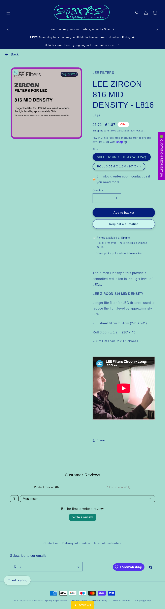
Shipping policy (142, 600)
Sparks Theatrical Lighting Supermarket (45, 600)
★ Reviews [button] (82, 605)
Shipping (98, 130)
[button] (8, 12)
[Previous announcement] (7, 29)
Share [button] (101, 440)
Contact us (50, 543)
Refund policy (79, 600)
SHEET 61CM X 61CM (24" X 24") (121, 157)
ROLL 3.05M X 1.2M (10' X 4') (119, 166)
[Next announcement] (157, 29)
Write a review (82, 517)
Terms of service (120, 600)
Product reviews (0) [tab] (46, 487)
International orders (108, 543)
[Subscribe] (77, 566)
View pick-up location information (119, 253)
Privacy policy (99, 600)
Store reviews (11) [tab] (118, 487)
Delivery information (76, 543)
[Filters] (14, 498)
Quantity (98, 190)
